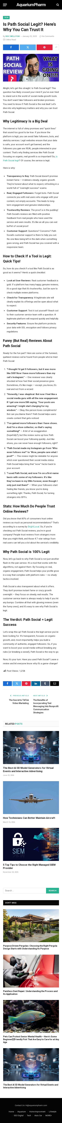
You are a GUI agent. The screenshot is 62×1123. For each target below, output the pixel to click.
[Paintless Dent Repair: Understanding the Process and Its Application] (31, 971)
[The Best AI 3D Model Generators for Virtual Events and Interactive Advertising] (31, 747)
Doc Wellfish (13, 36)
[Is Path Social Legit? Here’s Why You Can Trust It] (31, 68)
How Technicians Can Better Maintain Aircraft (29, 818)
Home (11, 1112)
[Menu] (5, 4)
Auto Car (38, 1115)
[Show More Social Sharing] (56, 47)
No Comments (48, 36)
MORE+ (48, 1115)
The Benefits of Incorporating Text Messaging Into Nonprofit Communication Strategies (45, 706)
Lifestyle (52, 1112)
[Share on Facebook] (11, 47)
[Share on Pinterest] (45, 47)
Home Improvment (37, 1112)
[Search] (57, 4)
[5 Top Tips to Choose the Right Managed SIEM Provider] (31, 844)
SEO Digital (18, 1115)
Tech (6, 17)
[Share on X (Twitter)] (28, 47)
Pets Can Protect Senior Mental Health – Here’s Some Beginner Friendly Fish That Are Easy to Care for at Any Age (31, 1039)
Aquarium (21, 1112)
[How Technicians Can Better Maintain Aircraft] (31, 797)
